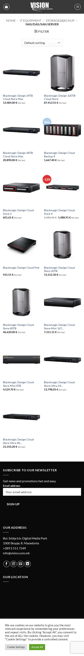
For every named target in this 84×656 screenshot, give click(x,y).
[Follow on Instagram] (13, 564)
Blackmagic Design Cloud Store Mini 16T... (59, 326)
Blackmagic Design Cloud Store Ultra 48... (18, 441)
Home (11, 20)
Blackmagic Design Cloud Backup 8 (59, 154)
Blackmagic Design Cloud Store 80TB (18, 326)
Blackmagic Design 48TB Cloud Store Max (18, 154)
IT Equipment (30, 20)
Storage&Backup (60, 20)
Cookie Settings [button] (16, 647)
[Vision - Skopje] (42, 7)
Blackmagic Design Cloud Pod (21, 267)
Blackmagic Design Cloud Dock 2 (18, 212)
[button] (6, 7)
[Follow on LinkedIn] (27, 564)
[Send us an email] (20, 564)
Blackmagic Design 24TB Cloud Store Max (18, 97)
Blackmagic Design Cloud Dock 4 (59, 212)
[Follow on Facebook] (6, 564)
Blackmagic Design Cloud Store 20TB (59, 269)
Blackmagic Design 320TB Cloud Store (59, 97)
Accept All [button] (37, 647)
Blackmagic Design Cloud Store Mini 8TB (18, 384)
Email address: (12, 485)
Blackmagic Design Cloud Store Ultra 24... (59, 384)
